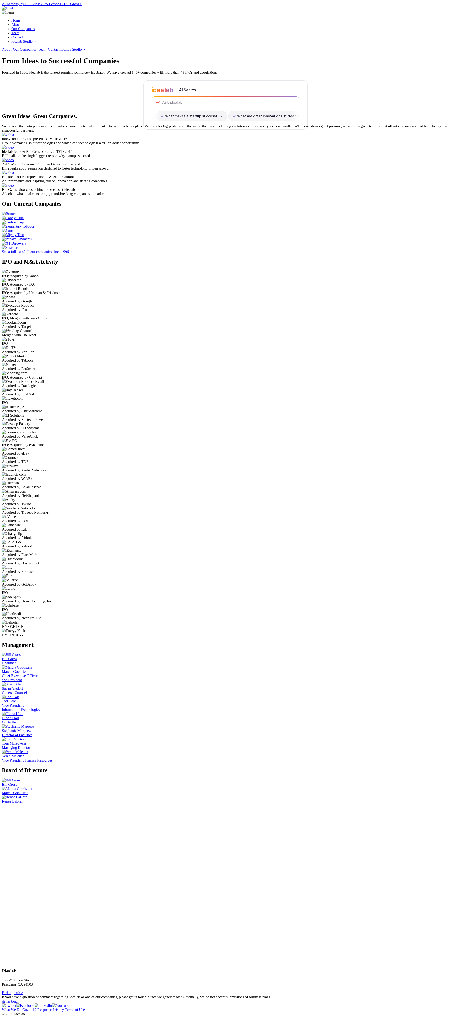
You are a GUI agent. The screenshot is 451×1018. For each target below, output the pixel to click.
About (16, 25)
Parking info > (12, 993)
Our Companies (23, 29)
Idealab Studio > (23, 41)
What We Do (11, 1010)
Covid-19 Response (37, 1010)
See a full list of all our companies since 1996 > (37, 252)
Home (15, 20)
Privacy (58, 1010)
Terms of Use (75, 1010)
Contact (17, 37)
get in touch (10, 1001)
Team (15, 33)
